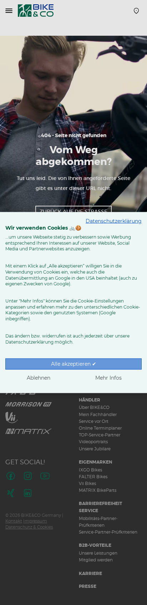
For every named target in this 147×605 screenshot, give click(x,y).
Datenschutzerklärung (114, 221)
